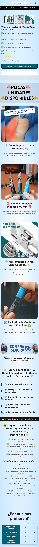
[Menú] (4, 3)
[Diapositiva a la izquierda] (2, 20)
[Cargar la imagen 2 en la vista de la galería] (19, 19)
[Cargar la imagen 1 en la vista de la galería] (9, 19)
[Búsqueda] (31, 3)
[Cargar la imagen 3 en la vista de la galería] (29, 19)
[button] (19, 78)
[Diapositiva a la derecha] (37, 20)
